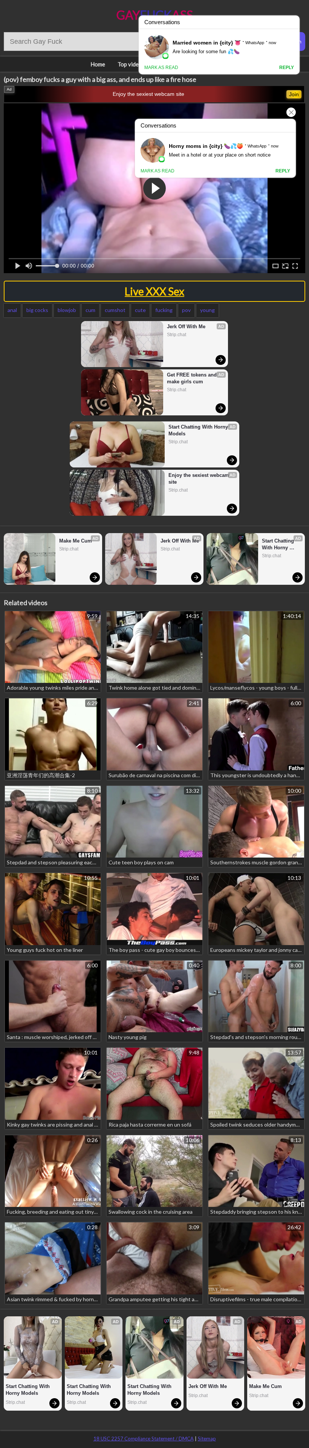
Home (97, 64)
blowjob (67, 310)
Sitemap (207, 1439)
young (207, 310)
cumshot (115, 310)
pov (186, 310)
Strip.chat (176, 334)
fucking (164, 310)
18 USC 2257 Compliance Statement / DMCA (143, 1439)
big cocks (37, 310)
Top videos (131, 64)
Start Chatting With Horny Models (198, 430)
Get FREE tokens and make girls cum (192, 378)
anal (12, 310)
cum (90, 310)
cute (140, 310)
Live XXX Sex (154, 291)
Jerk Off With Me (186, 326)
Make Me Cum (75, 541)
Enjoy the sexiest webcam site (148, 94)
